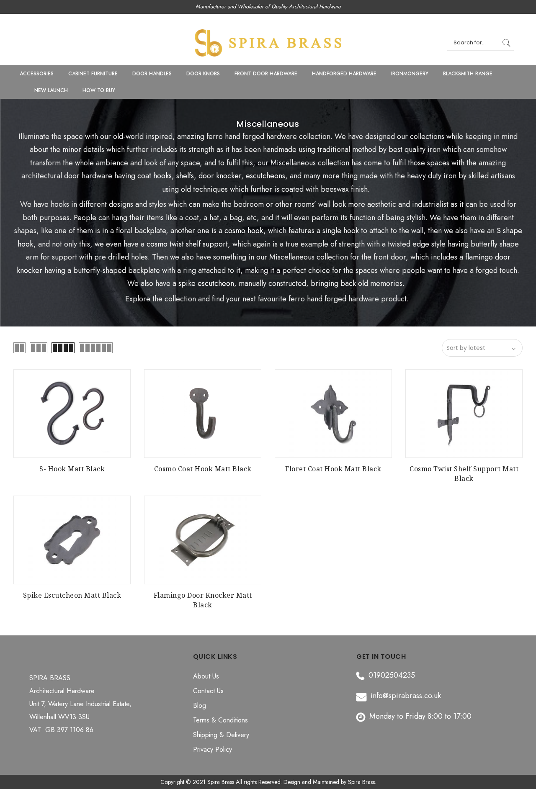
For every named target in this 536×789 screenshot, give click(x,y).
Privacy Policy (212, 749)
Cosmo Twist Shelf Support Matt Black (464, 473)
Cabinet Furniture (93, 73)
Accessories (37, 73)
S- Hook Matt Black (72, 468)
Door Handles (152, 73)
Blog (199, 705)
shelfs (185, 175)
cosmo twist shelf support (187, 244)
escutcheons (265, 175)
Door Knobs (203, 73)
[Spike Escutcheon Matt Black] (72, 540)
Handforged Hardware (344, 73)
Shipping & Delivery (221, 735)
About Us (206, 676)
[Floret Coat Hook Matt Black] (333, 413)
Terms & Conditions (220, 720)
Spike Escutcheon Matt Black (72, 595)
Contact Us (208, 691)
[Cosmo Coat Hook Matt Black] (202, 413)
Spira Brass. (362, 782)
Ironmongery (409, 73)
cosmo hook (243, 230)
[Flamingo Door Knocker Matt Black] (202, 540)
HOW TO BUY (98, 90)
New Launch (51, 90)
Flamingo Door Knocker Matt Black (203, 600)
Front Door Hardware (265, 73)
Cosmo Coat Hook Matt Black (203, 468)
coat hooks (153, 175)
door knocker (219, 175)
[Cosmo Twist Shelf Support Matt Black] (464, 413)
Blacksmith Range (467, 73)
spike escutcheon (206, 283)
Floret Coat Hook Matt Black (333, 468)
